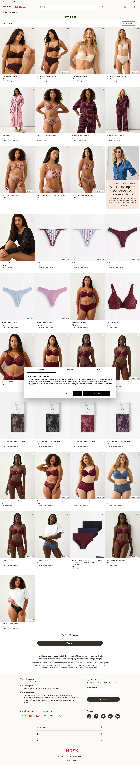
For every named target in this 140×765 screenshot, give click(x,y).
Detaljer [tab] (70, 370)
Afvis (77, 393)
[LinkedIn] (117, 716)
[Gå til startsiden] (20, 6)
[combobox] (70, 7)
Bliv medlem (122, 206)
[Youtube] (110, 716)
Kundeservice (7, 2)
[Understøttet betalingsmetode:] (53, 716)
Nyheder (15, 12)
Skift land (72, 760)
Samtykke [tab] (41, 370)
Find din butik (18, 2)
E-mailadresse (92, 688)
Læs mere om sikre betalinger (46, 711)
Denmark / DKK (132, 2)
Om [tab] (98, 370)
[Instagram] (89, 716)
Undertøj (6, 12)
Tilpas (66, 393)
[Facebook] (96, 716)
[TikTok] (103, 716)
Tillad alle (96, 393)
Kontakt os (62, 756)
